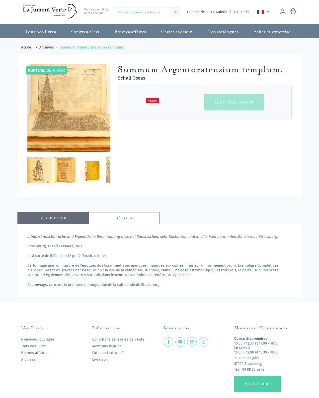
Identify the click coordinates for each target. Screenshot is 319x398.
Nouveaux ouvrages (38, 339)
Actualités (241, 12)
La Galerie (219, 12)
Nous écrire (257, 384)
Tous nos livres (34, 346)
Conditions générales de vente (118, 339)
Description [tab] (53, 218)
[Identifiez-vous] (283, 11)
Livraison (100, 359)
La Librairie (196, 12)
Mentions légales (106, 346)
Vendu (152, 101)
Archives (28, 359)
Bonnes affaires (35, 353)
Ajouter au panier (234, 102)
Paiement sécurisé (108, 353)
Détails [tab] (124, 218)
